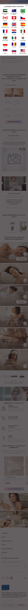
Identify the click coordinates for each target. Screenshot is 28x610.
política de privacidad (14, 50)
